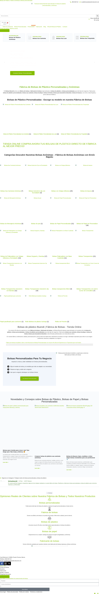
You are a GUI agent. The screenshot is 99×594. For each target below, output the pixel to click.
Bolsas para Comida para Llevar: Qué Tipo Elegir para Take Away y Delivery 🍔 (16, 451)
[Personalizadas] (30, 37)
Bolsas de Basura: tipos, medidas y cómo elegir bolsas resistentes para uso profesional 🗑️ (80, 458)
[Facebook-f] (2, 563)
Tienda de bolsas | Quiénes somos (9, 28)
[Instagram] (5, 563)
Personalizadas (37, 36)
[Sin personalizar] (6, 36)
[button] (7, 27)
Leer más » (5, 462)
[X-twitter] (9, 563)
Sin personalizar (13, 35)
